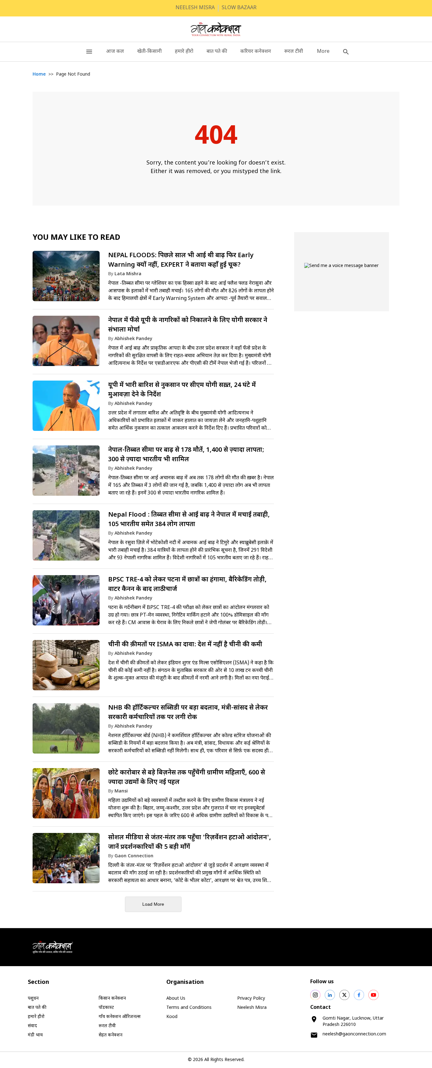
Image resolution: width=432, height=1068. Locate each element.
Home (39, 74)
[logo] (216, 29)
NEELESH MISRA (195, 8)
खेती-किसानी (149, 51)
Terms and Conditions (189, 1008)
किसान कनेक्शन (112, 999)
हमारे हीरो (184, 51)
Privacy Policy (251, 999)
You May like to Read (76, 238)
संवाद (32, 1026)
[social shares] (315, 995)
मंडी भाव (35, 1035)
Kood (171, 1017)
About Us (175, 999)
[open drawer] (89, 52)
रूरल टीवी (293, 51)
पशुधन (33, 999)
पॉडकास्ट (106, 1008)
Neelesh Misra (252, 1008)
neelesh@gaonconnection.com (354, 1034)
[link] (153, 279)
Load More (153, 904)
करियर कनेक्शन (255, 51)
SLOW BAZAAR (239, 8)
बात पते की (217, 51)
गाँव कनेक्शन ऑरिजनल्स (119, 1017)
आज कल (115, 51)
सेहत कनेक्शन (110, 1035)
